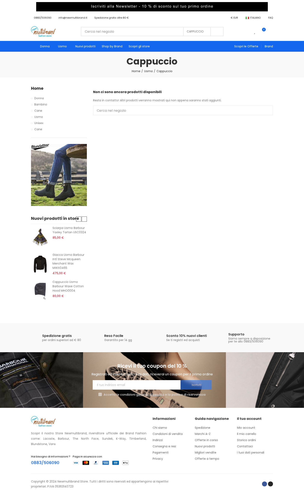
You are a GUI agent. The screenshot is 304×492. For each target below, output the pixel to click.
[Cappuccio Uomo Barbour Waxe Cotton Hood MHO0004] (40, 291)
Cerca (217, 31)
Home (37, 88)
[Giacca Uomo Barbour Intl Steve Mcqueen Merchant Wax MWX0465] (40, 264)
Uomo (38, 117)
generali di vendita (150, 395)
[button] (41, 17)
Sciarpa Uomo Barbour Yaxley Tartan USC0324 (69, 230)
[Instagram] (270, 483)
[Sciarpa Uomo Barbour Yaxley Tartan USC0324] (40, 237)
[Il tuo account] (271, 31)
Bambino (40, 104)
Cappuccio (195, 31)
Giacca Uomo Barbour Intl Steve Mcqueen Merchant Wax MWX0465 (68, 261)
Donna (39, 98)
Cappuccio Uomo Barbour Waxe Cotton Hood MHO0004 (68, 286)
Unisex (38, 123)
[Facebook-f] (264, 483)
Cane (38, 111)
